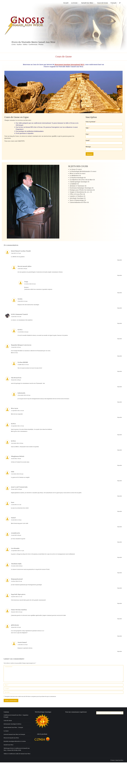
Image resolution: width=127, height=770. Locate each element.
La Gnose (6, 731)
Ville (87, 128)
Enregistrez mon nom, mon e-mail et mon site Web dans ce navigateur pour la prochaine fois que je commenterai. (30, 696)
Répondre (119, 260)
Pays (87, 134)
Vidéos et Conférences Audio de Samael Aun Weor (17, 753)
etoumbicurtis (15, 533)
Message (88, 146)
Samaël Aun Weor (8, 744)
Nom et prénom (91, 121)
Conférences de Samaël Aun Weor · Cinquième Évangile (16, 716)
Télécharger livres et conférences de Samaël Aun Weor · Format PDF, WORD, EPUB (17, 749)
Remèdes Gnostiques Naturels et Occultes (15, 741)
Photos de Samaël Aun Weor (11, 738)
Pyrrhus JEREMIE (23, 362)
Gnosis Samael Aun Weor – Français (13, 727)
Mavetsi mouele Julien (24, 266)
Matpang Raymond (17, 579)
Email (88, 140)
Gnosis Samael (22, 642)
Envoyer (89, 154)
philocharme (15, 625)
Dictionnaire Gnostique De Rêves (12, 724)
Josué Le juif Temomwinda (19, 487)
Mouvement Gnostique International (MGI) (69, 64)
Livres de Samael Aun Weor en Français (14, 734)
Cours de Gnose (8, 720)
